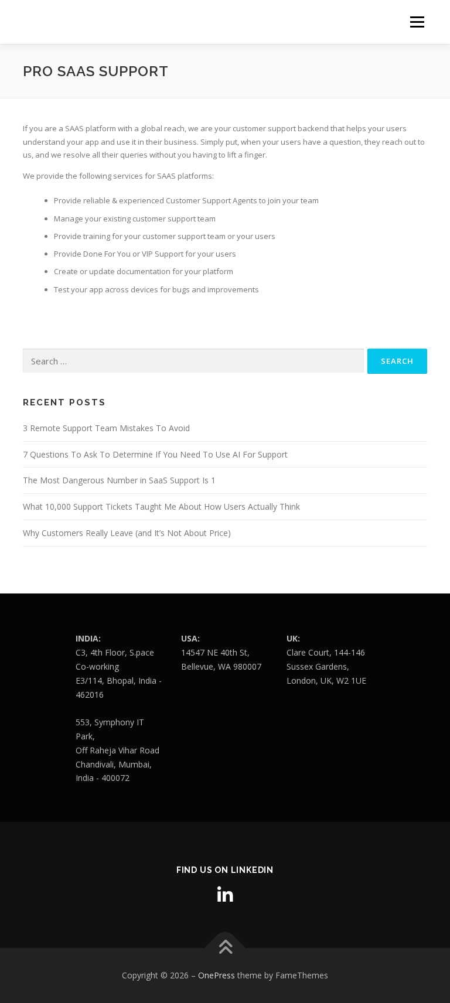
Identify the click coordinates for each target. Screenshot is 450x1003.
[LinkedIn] (225, 895)
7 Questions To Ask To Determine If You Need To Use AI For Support (155, 454)
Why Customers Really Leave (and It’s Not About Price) (127, 532)
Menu (417, 21)
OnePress (216, 975)
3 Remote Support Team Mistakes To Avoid (106, 428)
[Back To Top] (225, 948)
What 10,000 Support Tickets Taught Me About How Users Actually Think (161, 506)
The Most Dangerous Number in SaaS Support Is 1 (119, 480)
